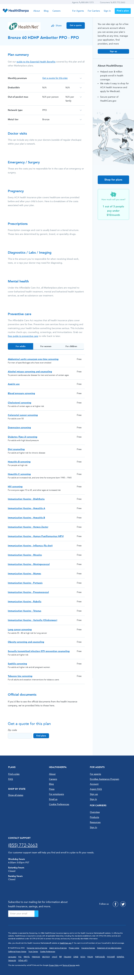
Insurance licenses (88, 948)
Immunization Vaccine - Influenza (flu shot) (30, 545)
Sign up (113, 51)
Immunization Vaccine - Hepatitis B (26, 517)
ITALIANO (67, 957)
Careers (56, 10)
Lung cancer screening (20, 629)
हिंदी (60, 957)
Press (51, 789)
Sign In (93, 827)
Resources (95, 822)
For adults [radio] (20, 346)
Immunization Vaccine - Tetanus (24, 610)
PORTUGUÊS (100, 957)
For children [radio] (71, 346)
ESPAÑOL (120, 957)
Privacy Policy (54, 965)
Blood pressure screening (21, 393)
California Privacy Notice (17, 952)
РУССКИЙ (111, 957)
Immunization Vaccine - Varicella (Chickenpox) (32, 620)
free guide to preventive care (23, 336)
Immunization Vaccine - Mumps (24, 573)
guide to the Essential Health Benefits (36, 61)
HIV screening (15, 486)
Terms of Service (69, 965)
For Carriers (94, 10)
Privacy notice (74, 948)
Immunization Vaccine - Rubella (24, 601)
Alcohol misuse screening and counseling (30, 371)
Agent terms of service (58, 948)
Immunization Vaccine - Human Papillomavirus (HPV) (36, 536)
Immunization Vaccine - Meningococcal (29, 564)
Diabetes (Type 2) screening (22, 436)
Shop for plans (113, 179)
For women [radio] (45, 346)
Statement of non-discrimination (109, 948)
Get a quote (76, 25)
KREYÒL (27, 957)
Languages (12, 957)
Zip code (12, 730)
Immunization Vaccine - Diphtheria (26, 499)
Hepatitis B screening (19, 461)
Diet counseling (16, 449)
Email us (53, 799)
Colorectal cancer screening (23, 415)
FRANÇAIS (36, 957)
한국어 (82, 957)
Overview (95, 812)
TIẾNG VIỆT (22, 961)
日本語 (75, 957)
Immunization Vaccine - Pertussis (25, 583)
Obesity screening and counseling (26, 642)
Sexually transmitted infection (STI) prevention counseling (39, 651)
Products (94, 817)
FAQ (10, 779)
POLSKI (90, 957)
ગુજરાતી (54, 957)
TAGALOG (12, 961)
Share (59, 25)
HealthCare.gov (66, 943)
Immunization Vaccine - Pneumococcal (28, 592)
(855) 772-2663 (23, 845)
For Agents (78, 10)
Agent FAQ (96, 789)
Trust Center (33, 952)
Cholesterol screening (19, 402)
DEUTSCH (46, 957)
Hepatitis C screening (19, 474)
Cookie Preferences (59, 804)
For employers (56, 794)
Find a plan (123, 10)
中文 (20, 957)
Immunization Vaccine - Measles (25, 555)
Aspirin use (14, 384)
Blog (46, 10)
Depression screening (19, 427)
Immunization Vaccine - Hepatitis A (26, 508)
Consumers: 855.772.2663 (112, 2)
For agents (95, 774)
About (36, 10)
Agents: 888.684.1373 (83, 2)
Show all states (15, 795)
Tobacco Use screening (20, 676)
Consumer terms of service (37, 948)
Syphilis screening (17, 663)
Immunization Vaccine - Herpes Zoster (28, 527)
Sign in (107, 10)
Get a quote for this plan (55, 78)
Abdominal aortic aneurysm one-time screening (33, 359)
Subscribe (36, 913)
